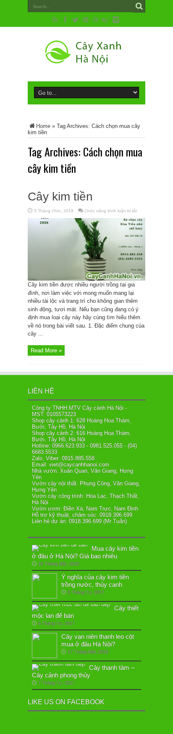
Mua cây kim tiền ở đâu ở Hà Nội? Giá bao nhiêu (85, 552)
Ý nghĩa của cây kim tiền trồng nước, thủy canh (95, 580)
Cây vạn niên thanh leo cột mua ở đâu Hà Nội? (97, 640)
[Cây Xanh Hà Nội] (86, 60)
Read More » (46, 350)
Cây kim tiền (60, 196)
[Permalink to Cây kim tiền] (86, 279)
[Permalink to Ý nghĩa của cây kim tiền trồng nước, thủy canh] (44, 596)
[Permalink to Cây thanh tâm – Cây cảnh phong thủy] (58, 664)
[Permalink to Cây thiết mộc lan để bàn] (71, 604)
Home (43, 126)
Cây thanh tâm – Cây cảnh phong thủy (83, 671)
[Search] (139, 6)
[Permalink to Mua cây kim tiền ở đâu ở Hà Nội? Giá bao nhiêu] (59, 544)
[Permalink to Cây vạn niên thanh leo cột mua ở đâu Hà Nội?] (44, 656)
